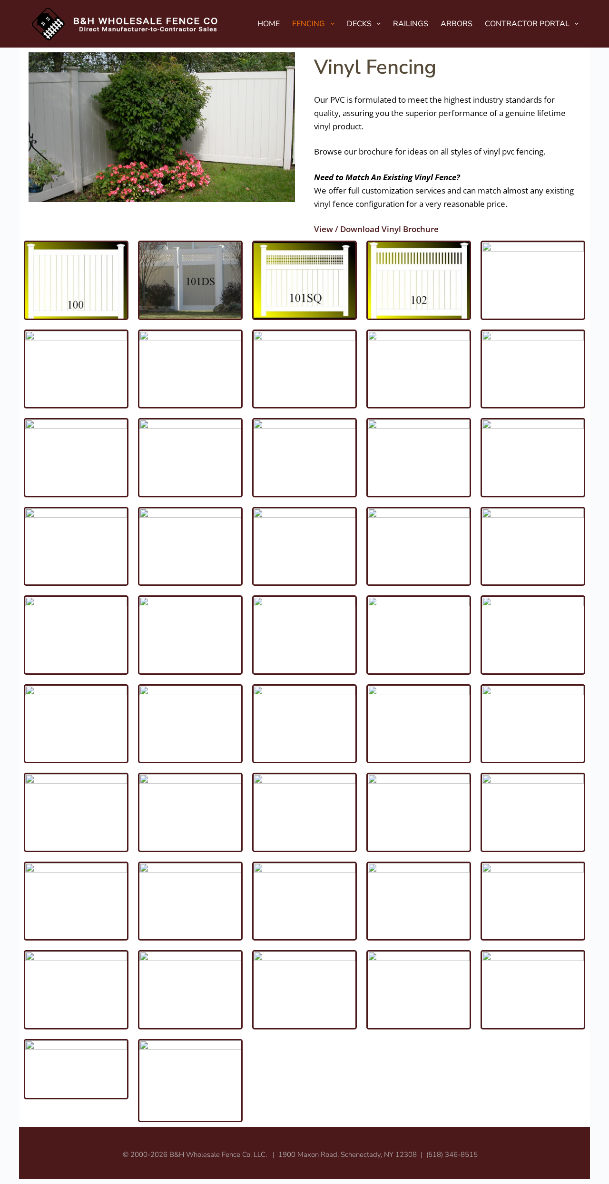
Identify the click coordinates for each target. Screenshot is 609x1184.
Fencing (308, 24)
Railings (410, 24)
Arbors (456, 24)
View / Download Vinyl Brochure (376, 228)
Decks (359, 24)
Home (268, 24)
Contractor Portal (527, 24)
